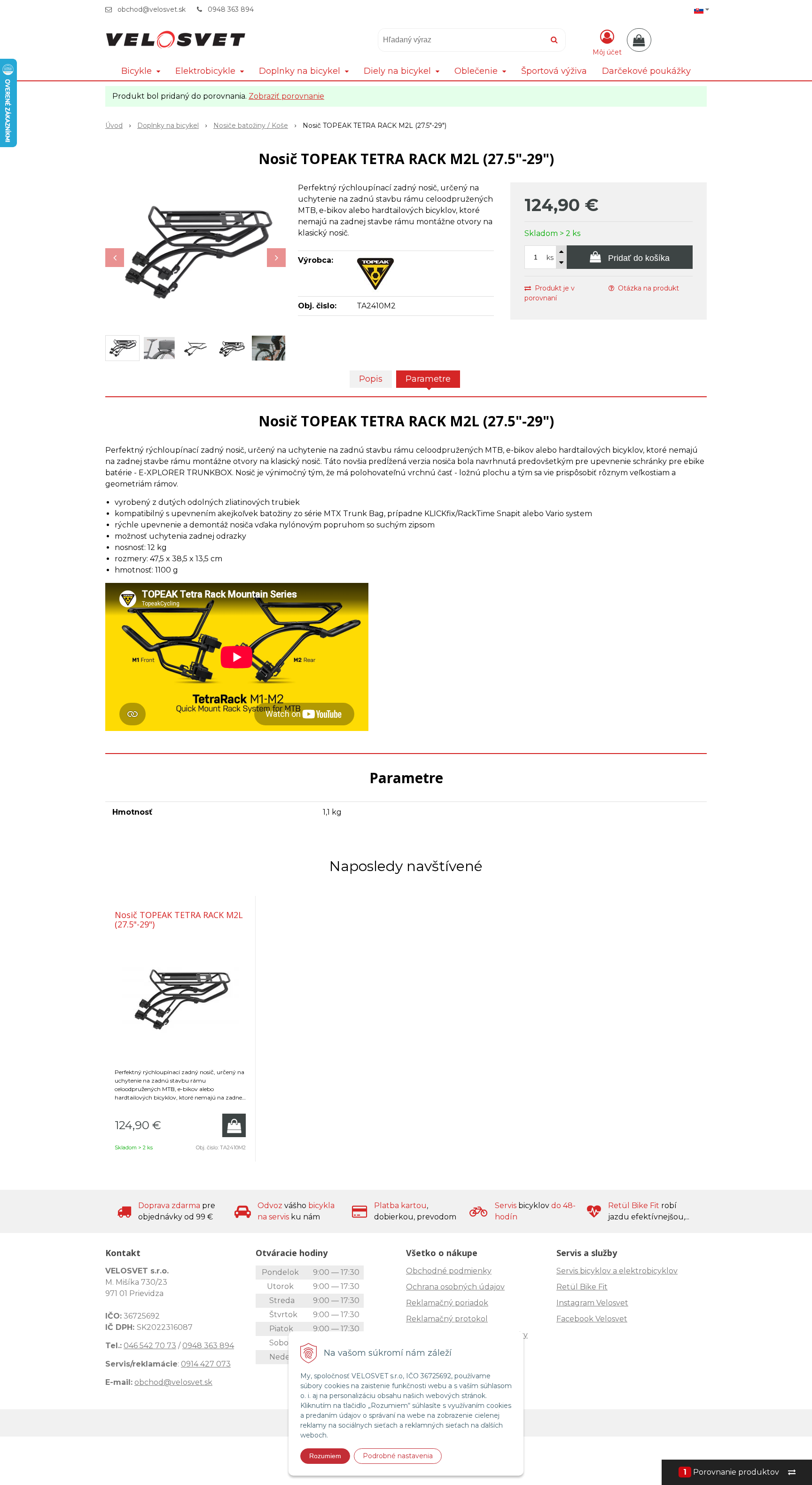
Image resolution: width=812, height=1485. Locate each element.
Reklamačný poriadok (447, 1302)
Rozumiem (325, 1456)
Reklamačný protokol (447, 1318)
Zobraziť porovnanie (286, 96)
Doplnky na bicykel (168, 125)
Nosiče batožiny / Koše (250, 125)
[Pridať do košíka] (234, 1125)
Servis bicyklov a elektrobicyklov (617, 1270)
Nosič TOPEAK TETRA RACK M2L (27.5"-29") (179, 919)
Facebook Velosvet (591, 1318)
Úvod (114, 125)
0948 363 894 (231, 9)
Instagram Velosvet (592, 1302)
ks (550, 257)
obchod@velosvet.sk (151, 9)
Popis (371, 379)
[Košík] (639, 40)
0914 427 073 (206, 1363)
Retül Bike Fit (582, 1286)
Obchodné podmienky (449, 1270)
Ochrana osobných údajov (455, 1286)
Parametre (428, 379)
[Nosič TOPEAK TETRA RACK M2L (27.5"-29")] (195, 252)
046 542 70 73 (150, 1345)
